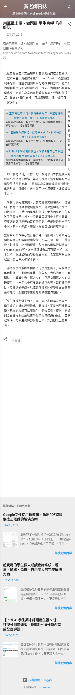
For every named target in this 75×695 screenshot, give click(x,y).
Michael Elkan (45, 687)
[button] (69, 24)
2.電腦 (16, 341)
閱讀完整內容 (63, 553)
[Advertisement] (37, 464)
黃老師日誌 (35, 6)
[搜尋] (69, 8)
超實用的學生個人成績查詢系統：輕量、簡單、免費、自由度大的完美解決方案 (32, 569)
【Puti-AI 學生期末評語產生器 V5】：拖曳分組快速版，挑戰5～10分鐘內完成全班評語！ (32, 624)
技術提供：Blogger (40, 680)
